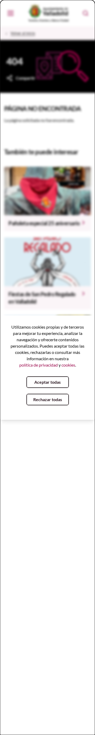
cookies (68, 364)
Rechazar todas (47, 399)
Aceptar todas (47, 382)
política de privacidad (38, 364)
